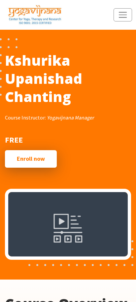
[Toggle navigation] (123, 14)
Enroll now (31, 158)
